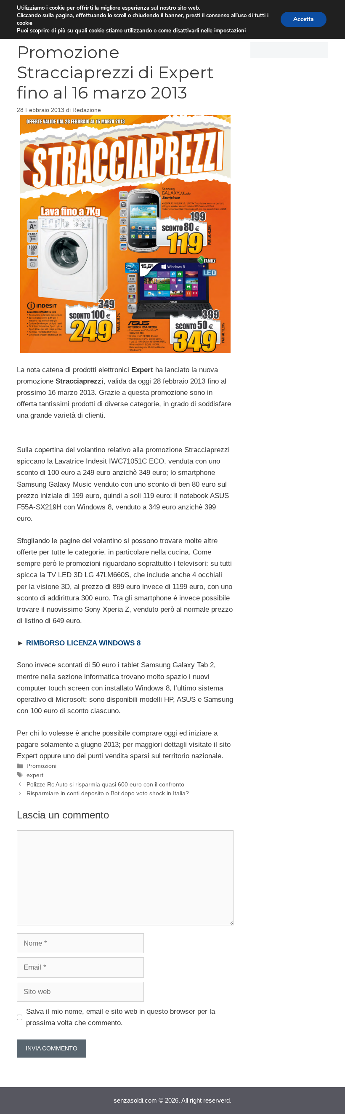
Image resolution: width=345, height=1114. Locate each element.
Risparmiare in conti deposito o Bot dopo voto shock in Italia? (108, 793)
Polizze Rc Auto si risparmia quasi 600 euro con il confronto (105, 784)
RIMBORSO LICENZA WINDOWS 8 (83, 643)
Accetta (303, 19)
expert (35, 775)
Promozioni (41, 765)
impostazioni (230, 31)
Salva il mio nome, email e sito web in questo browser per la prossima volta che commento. (120, 1017)
